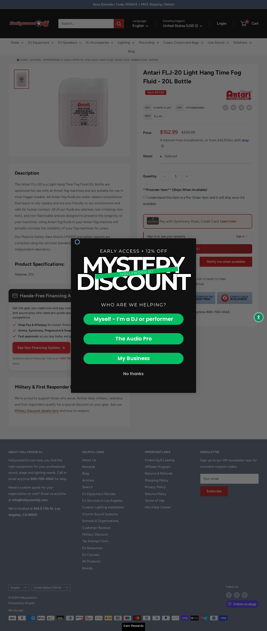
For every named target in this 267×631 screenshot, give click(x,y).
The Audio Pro (133, 338)
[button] (259, 317)
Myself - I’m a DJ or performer (133, 319)
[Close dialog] (77, 242)
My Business (133, 358)
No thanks (133, 374)
